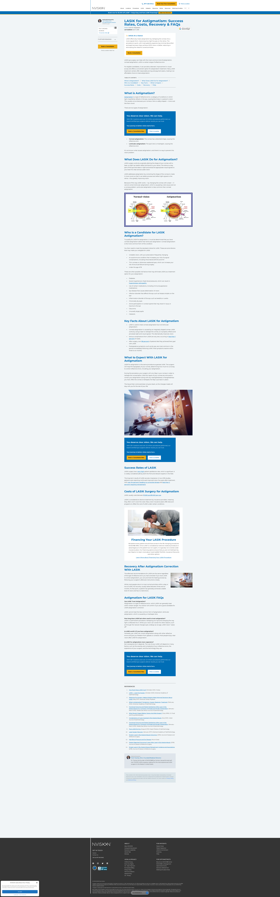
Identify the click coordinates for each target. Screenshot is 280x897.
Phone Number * (156, 456)
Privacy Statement (22, 894)
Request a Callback (156, 464)
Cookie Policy (16, 894)
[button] (37, 882)
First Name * (156, 444)
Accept (20, 891)
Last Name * (156, 450)
